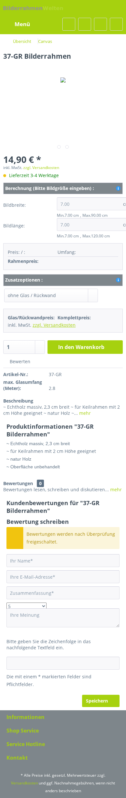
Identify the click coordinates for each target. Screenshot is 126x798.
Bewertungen (18, 483)
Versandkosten (24, 783)
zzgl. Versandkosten (41, 167)
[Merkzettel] (84, 24)
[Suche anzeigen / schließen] (68, 24)
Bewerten (19, 361)
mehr (84, 413)
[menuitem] (18, 24)
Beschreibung (18, 401)
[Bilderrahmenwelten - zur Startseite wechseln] (33, 9)
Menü (22, 24)
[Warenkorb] (116, 24)
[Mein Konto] (100, 24)
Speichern (97, 701)
